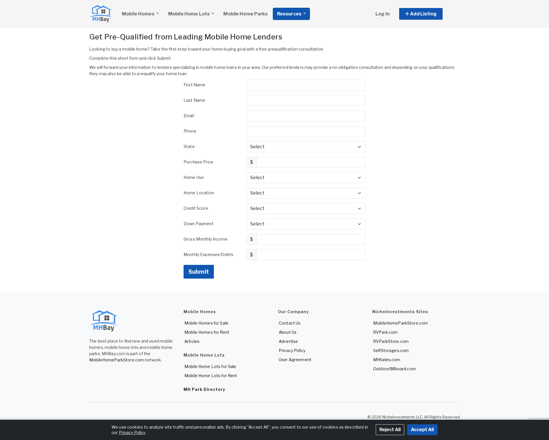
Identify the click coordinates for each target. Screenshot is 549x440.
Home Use (194, 177)
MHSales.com (386, 359)
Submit (198, 271)
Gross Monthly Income (206, 239)
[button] (427, 14)
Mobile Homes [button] (138, 14)
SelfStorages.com (391, 350)
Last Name (194, 100)
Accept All (422, 429)
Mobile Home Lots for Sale (210, 366)
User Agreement (295, 359)
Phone (190, 131)
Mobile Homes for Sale (206, 323)
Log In (382, 14)
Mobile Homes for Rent (206, 332)
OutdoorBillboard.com (394, 368)
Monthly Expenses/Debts (208, 254)
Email (189, 115)
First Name (194, 84)
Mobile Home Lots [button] (189, 14)
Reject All (390, 429)
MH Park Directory (204, 389)
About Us (288, 332)
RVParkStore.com (391, 341)
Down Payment (199, 223)
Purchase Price (198, 161)
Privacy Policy (292, 350)
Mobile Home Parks (245, 14)
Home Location (199, 192)
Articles (192, 341)
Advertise (288, 341)
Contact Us (290, 323)
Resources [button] (289, 14)
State (189, 146)
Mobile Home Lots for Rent (210, 375)
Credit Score (196, 208)
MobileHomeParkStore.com (116, 359)
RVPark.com (385, 332)
